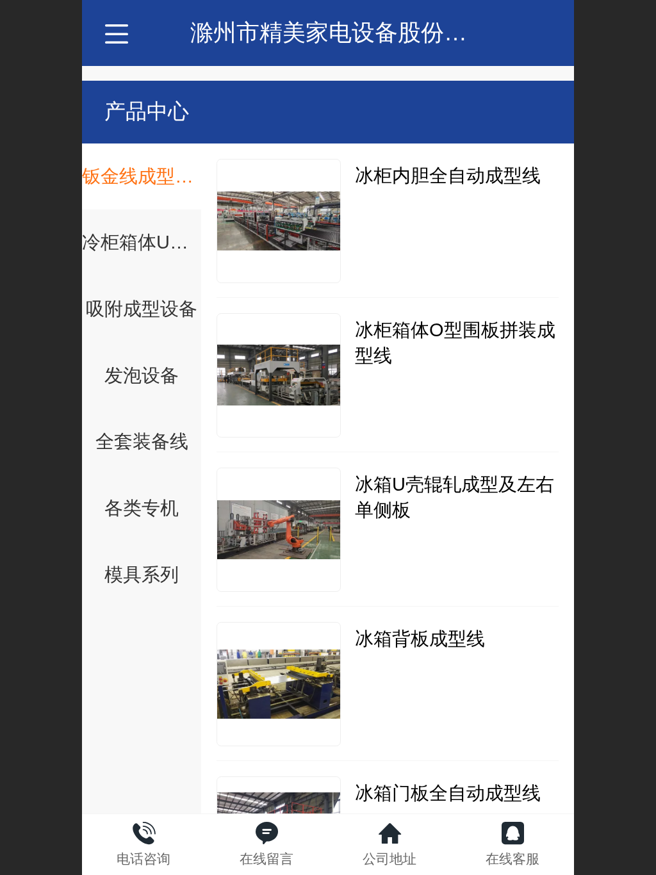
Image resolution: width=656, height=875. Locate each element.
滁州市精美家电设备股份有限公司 (363, 32)
